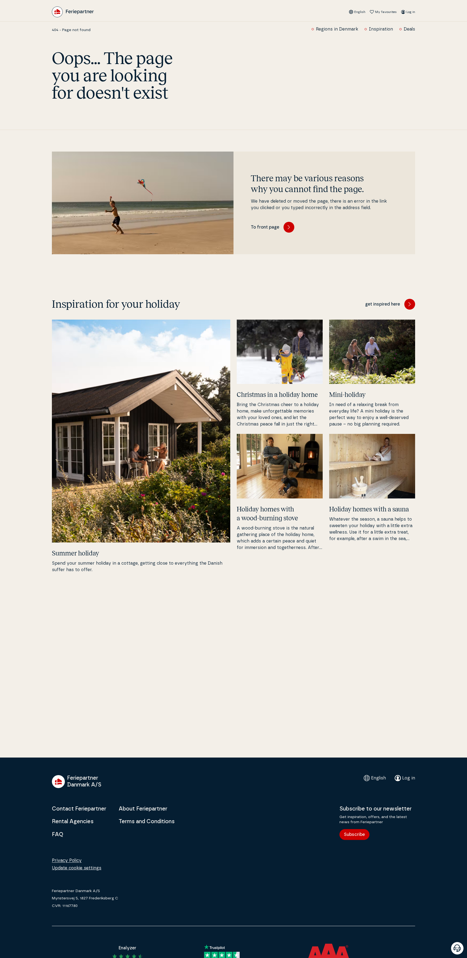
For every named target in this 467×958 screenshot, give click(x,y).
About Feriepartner (143, 809)
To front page (265, 227)
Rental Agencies (73, 821)
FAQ (57, 834)
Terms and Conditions (147, 821)
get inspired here (382, 304)
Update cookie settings (76, 868)
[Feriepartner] (73, 11)
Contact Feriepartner (79, 809)
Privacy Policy (67, 860)
